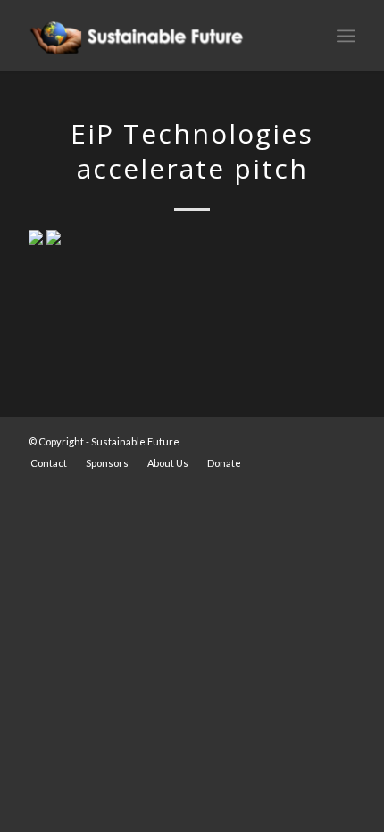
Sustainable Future (135, 441)
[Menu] (346, 35)
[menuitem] (48, 463)
